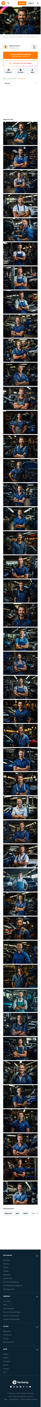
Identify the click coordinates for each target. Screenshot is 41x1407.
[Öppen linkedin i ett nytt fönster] (16, 1386)
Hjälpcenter (7, 1330)
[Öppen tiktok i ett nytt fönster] (23, 1386)
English (5, 1353)
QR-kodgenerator (9, 1288)
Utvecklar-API (7, 1277)
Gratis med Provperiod (21, 55)
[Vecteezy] (3, 3)
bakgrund (8, 1212)
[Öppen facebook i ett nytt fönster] (10, 1386)
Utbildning (6, 1274)
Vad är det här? (21, 78)
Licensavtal (7, 1300)
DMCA (5, 1304)
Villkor (14, 1398)
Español (5, 1357)
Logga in (30, 3)
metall (25, 1212)
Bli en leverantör (8, 1341)
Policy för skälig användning (19, 1400)
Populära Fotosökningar (11, 1315)
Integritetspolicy (22, 1398)
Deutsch (6, 1364)
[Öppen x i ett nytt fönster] (26, 1386)
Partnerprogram (8, 1307)
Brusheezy (6, 1259)
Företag (5, 1270)
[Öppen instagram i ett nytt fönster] (13, 1386)
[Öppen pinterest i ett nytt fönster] (20, 1386)
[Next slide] (33, 1212)
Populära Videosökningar (11, 1318)
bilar (17, 1212)
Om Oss (5, 1337)
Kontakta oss (7, 1334)
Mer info (7, 82)
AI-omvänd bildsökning (11, 1281)
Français (6, 1368)
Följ (34, 48)
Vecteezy (6, 1263)
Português (6, 1360)
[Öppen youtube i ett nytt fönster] (29, 1386)
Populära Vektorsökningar (11, 1311)
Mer (4, 1371)
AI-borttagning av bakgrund (12, 1284)
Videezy (5, 1266)
